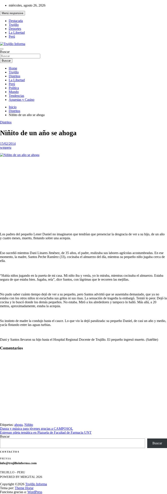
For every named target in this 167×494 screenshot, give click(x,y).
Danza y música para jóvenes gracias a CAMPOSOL (36, 428)
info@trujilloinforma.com (18, 463)
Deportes (15, 28)
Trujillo (14, 25)
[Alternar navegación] (1, 49)
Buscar (5, 52)
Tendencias (16, 96)
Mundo (14, 92)
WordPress (34, 492)
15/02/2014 (8, 143)
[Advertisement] (83, 190)
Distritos (14, 76)
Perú (12, 36)
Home (13, 68)
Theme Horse (24, 488)
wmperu (5, 147)
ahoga (18, 425)
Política (14, 88)
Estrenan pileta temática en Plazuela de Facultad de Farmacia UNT (46, 432)
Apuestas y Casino (21, 99)
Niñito (28, 425)
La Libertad (17, 32)
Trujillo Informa (36, 484)
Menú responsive (12, 13)
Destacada (16, 21)
